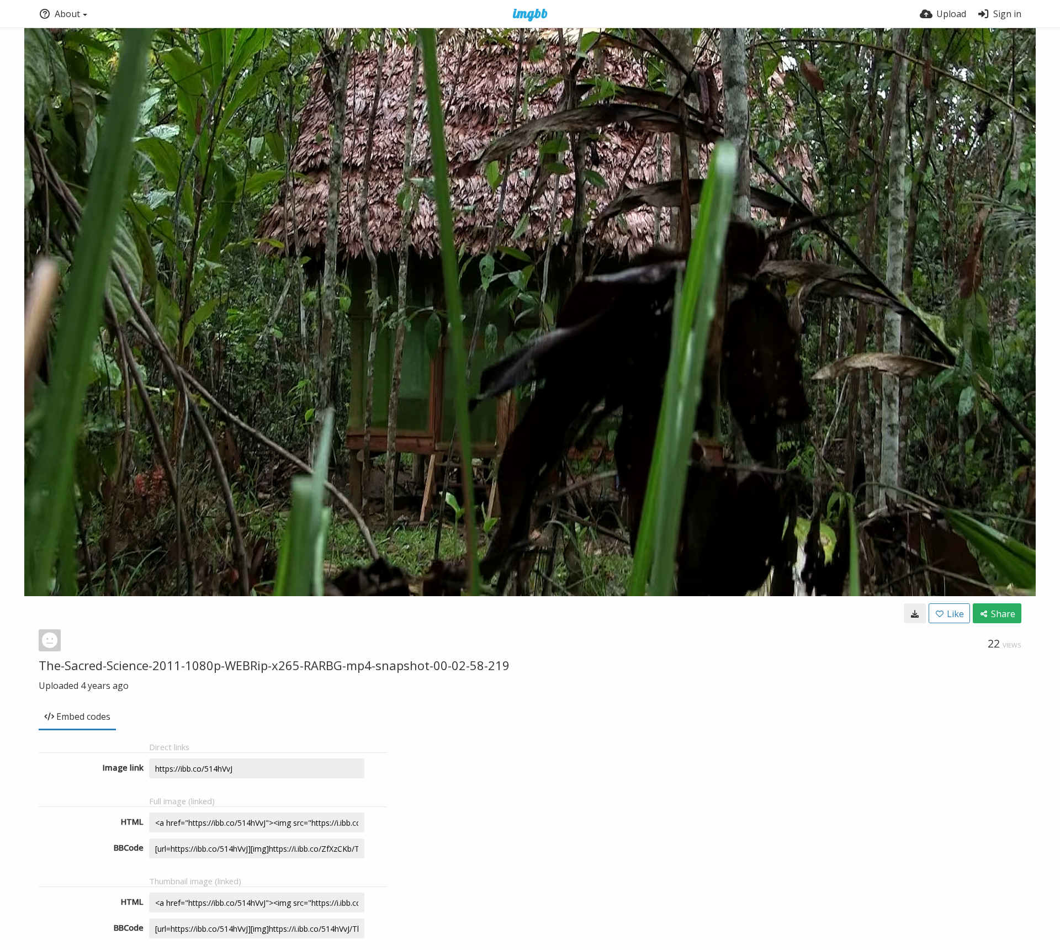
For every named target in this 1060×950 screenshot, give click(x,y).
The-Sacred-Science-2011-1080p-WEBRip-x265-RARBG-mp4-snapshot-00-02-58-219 (274, 665)
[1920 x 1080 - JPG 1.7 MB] (915, 613)
